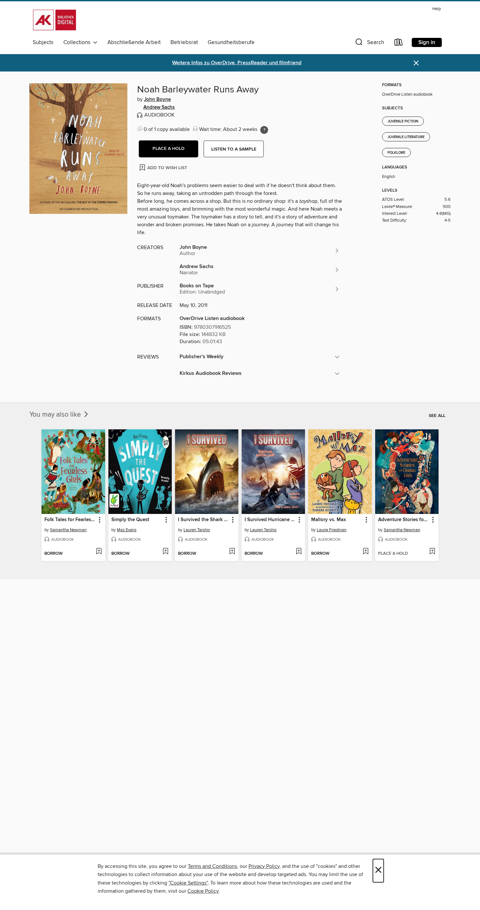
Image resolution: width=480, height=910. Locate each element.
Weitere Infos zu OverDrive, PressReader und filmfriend (236, 62)
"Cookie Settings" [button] (188, 883)
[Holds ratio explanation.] (264, 130)
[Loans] (398, 43)
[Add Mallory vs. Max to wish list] (365, 552)
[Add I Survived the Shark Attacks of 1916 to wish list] (232, 552)
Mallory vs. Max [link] (328, 520)
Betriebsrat (184, 42)
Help (436, 9)
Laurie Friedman (331, 530)
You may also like (56, 414)
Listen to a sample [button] (233, 149)
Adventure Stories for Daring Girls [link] (403, 520)
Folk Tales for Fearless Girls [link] (70, 520)
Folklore (396, 153)
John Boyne (157, 100)
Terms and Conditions (212, 866)
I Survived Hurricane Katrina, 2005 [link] (270, 520)
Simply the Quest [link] (130, 520)
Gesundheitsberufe (231, 42)
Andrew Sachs (159, 107)
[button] (369, 43)
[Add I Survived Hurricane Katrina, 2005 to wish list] (299, 552)
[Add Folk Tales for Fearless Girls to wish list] (99, 552)
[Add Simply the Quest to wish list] (165, 552)
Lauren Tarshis (197, 530)
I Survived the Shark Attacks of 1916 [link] (203, 520)
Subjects (43, 42)
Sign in (426, 42)
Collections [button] (78, 42)
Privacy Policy (264, 866)
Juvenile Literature (406, 137)
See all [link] (437, 416)
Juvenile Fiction (403, 121)
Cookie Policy (202, 891)
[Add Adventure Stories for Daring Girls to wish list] (432, 552)
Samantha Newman (68, 530)
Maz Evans (126, 530)
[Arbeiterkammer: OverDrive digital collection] (54, 20)
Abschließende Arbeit (134, 42)
